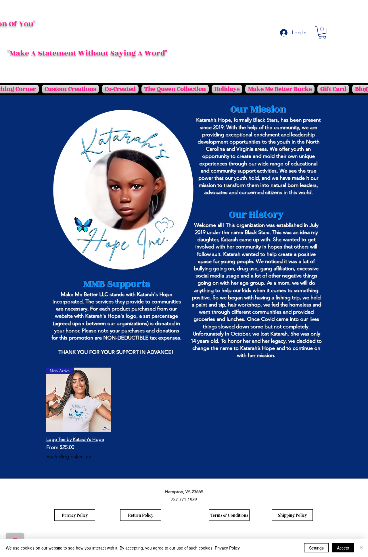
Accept (343, 548)
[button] (322, 32)
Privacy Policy (227, 548)
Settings (316, 548)
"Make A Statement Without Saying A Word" (87, 53)
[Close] (361, 547)
